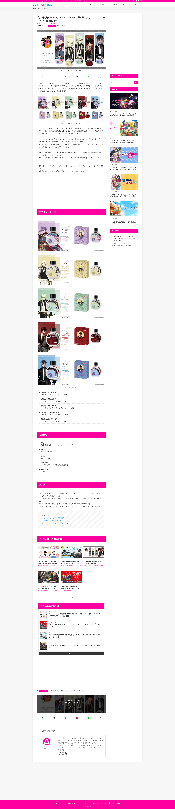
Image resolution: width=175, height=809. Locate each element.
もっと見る (71, 597)
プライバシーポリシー (83, 803)
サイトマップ (95, 803)
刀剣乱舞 (53, 690)
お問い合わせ (105, 803)
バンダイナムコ (80, 690)
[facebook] (129, 1)
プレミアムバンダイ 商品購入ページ (56, 518)
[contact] (141, 1)
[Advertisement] (71, 188)
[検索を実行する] (136, 82)
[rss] (138, 1)
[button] (42, 76)
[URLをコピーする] (100, 76)
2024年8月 (60, 690)
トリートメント (69, 690)
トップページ (57, 803)
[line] (134, 1)
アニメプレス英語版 (116, 803)
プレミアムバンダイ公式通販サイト (56, 523)
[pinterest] (136, 1)
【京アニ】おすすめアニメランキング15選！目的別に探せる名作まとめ (123, 244)
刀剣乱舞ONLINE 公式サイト (54, 520)
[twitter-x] (131, 1)
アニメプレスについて (69, 803)
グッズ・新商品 (52, 25)
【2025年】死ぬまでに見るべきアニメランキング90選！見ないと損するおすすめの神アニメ (124, 238)
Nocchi (47, 748)
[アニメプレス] (43, 4)
